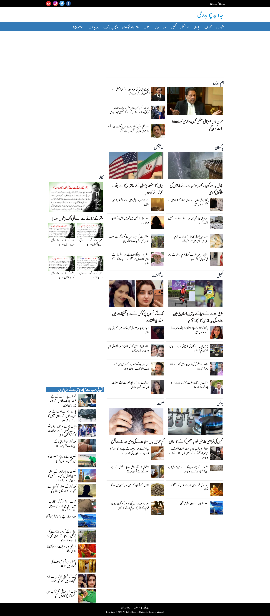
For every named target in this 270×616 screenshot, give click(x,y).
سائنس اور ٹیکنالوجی (130, 27)
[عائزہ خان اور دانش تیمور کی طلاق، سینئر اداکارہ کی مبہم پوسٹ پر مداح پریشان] (157, 351)
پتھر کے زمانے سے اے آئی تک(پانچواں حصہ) (62, 275)
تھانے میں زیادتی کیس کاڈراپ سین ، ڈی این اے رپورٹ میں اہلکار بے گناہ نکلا (62, 506)
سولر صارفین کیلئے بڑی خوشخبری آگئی (194, 503)
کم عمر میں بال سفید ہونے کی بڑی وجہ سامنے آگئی (137, 441)
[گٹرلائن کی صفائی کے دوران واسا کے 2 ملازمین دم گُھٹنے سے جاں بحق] (216, 205)
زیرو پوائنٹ (93, 27)
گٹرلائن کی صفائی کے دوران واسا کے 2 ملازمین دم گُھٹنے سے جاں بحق (188, 202)
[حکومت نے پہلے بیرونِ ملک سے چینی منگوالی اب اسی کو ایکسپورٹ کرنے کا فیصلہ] (216, 468)
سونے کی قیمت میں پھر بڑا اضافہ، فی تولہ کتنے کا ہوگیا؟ (189, 487)
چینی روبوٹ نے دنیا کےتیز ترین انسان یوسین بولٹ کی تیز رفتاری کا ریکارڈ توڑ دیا (197, 317)
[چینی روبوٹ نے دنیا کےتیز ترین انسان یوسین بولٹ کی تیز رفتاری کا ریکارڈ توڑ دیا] (195, 294)
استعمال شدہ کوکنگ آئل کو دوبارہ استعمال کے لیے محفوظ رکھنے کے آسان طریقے (130, 469)
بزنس (156, 27)
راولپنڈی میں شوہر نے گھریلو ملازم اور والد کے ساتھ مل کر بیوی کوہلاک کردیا (188, 256)
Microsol (160, 612)
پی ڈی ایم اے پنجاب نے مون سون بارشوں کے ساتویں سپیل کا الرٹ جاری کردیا (62, 415)
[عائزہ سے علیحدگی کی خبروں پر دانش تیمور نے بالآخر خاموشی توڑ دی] (216, 369)
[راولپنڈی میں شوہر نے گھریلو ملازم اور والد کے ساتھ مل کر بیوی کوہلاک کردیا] (216, 260)
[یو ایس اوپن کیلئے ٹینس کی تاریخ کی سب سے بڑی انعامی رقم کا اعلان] (216, 351)
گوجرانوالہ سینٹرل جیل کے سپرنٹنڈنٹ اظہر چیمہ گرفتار (65, 443)
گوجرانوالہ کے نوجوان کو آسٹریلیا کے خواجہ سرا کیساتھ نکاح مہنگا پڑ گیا (61, 488)
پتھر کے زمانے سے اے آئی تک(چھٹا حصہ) (91, 275)
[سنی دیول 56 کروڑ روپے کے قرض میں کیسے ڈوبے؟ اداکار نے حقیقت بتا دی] (157, 369)
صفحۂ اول (220, 27)
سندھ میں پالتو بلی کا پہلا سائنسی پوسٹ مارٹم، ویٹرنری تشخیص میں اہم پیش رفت (191, 238)
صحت (146, 27)
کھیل (173, 27)
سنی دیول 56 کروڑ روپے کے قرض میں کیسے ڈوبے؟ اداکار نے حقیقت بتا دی (131, 366)
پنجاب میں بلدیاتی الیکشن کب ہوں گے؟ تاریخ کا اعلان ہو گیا (61, 593)
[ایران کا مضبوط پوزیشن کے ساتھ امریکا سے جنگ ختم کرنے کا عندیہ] (136, 166)
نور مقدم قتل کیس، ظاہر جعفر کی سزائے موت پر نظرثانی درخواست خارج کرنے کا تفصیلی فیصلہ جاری (130, 109)
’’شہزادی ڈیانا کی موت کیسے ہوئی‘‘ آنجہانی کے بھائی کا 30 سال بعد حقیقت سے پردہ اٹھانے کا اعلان (130, 258)
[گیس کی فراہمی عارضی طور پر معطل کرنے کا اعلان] (195, 422)
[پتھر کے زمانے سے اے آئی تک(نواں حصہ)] (76, 197)
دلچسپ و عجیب (110, 27)
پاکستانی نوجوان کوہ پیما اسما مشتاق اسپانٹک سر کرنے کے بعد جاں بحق (189, 329)
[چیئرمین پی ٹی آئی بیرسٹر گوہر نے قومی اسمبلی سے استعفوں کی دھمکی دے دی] (158, 94)
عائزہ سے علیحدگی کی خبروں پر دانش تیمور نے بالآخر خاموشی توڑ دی (189, 366)
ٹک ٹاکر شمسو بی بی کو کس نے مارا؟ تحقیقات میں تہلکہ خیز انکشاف (137, 317)
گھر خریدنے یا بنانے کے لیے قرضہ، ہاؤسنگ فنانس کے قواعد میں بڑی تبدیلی (63, 400)
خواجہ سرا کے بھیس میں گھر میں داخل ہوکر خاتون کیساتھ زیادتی (130, 220)
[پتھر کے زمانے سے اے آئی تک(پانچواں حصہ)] (61, 264)
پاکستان (196, 27)
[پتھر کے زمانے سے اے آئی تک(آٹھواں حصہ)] (90, 231)
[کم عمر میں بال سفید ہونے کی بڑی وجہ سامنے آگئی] (136, 422)
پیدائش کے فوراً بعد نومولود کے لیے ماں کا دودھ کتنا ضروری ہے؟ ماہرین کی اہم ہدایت (129, 450)
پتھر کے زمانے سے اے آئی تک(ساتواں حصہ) (62, 242)
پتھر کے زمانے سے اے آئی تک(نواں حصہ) (77, 218)
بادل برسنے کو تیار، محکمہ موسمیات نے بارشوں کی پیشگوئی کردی (196, 189)
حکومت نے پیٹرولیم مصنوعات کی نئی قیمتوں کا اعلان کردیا (61, 458)
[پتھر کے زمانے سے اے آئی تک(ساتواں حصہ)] (61, 231)
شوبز (165, 27)
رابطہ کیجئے (146, 607)
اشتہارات (137, 607)
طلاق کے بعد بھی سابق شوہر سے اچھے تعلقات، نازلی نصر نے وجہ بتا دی (130, 384)
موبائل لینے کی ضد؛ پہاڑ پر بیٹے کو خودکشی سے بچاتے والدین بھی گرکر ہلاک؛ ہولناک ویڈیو (129, 238)
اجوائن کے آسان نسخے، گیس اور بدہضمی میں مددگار (129, 485)
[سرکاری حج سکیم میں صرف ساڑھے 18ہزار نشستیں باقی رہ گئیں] (216, 223)
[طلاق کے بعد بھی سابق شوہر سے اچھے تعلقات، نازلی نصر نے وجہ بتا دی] (157, 387)
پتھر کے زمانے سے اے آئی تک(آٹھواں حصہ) (91, 242)
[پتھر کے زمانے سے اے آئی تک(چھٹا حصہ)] (90, 264)
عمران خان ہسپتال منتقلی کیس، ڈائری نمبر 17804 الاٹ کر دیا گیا (196, 125)
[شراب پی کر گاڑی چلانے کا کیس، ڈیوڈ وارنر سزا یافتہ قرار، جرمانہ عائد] (216, 387)
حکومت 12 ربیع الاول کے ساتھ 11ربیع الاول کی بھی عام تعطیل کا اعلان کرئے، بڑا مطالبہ (62, 476)
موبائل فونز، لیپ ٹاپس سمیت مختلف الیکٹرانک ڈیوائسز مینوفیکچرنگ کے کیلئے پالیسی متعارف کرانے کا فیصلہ (188, 453)
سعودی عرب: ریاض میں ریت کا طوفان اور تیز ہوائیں (131, 202)
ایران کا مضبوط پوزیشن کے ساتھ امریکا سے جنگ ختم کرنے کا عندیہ (137, 189)
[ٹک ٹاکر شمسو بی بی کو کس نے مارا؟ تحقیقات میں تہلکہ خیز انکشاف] (136, 294)
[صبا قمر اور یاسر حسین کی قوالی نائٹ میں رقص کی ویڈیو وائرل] (157, 333)
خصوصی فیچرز (78, 27)
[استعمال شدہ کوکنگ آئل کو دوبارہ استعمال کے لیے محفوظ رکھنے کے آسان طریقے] (157, 472)
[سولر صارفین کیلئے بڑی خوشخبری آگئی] (216, 508)
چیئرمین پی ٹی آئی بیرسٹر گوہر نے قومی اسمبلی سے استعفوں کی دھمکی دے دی (131, 91)
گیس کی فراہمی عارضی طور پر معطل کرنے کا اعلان (195, 441)
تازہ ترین (207, 27)
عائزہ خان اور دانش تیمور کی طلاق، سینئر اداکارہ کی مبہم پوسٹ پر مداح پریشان (128, 348)
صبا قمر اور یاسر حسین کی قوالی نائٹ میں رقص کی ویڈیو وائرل (128, 329)
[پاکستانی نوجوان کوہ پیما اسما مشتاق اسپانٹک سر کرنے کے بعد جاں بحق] (216, 333)
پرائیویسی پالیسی (125, 607)
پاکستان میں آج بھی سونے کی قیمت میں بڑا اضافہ (63, 563)
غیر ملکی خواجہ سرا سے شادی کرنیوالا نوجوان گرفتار (61, 548)
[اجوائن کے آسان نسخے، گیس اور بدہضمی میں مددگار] (157, 490)
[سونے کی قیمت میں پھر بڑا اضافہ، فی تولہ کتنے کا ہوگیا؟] (216, 490)
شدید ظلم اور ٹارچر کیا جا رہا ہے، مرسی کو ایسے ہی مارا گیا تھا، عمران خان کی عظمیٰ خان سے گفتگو (129, 128)
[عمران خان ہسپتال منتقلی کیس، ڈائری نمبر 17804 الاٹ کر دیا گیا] (195, 101)
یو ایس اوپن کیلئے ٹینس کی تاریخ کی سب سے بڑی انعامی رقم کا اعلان (188, 348)
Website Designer (148, 612)
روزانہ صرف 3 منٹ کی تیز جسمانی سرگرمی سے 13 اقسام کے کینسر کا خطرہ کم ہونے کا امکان (130, 505)
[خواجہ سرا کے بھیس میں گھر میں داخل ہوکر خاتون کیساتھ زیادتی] (157, 223)
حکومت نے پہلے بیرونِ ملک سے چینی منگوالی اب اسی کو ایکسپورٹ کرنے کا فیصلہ (188, 469)
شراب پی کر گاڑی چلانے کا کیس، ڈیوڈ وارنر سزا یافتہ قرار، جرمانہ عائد (189, 384)
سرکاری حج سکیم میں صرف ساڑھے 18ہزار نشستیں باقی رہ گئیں (188, 220)
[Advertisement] (135, 52)
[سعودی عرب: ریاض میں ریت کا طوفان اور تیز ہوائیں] (157, 205)
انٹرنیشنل (184, 27)
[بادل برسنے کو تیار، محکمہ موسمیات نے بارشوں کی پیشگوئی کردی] (195, 166)
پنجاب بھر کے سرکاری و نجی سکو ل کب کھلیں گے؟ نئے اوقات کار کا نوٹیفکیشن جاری (62, 431)
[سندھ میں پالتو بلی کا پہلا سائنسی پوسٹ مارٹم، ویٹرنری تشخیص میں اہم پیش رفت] (216, 241)
